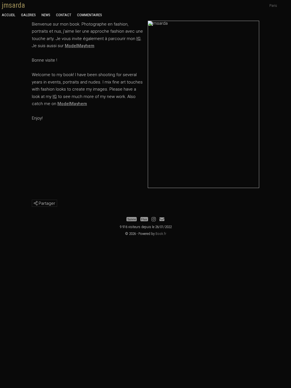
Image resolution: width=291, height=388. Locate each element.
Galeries (28, 14)
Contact (63, 14)
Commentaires (89, 14)
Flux (144, 219)
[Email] (161, 219)
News (45, 14)
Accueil (8, 14)
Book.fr (160, 233)
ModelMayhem (79, 45)
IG (138, 38)
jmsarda (13, 5)
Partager (46, 203)
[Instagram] (153, 219)
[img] (36, 203)
